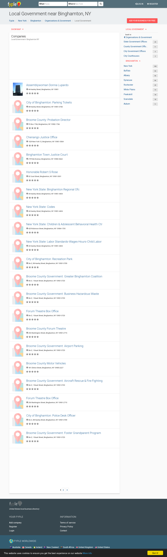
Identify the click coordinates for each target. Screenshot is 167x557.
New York (128, 66)
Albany (127, 75)
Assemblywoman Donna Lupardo (47, 85)
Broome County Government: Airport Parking (54, 346)
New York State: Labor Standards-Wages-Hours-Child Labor (64, 241)
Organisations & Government (139, 37)
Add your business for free (142, 21)
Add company (15, 522)
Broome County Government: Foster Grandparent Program (63, 433)
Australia (16, 547)
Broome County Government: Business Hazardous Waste (62, 293)
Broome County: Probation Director (48, 119)
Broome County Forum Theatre (46, 328)
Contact (63, 530)
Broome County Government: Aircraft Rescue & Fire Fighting (64, 380)
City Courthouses (131, 56)
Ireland (38, 547)
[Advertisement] (58, 61)
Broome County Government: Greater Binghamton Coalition (64, 276)
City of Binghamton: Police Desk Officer (51, 415)
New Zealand (52, 547)
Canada (27, 547)
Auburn (127, 104)
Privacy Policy (66, 526)
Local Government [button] (135, 29)
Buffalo (127, 70)
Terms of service (68, 522)
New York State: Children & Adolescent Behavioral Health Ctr (64, 224)
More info (87, 553)
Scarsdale (128, 99)
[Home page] (14, 4)
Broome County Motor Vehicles (46, 363)
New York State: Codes (40, 206)
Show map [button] (16, 29)
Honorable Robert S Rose (42, 172)
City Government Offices (135, 51)
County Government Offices (136, 46)
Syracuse (128, 80)
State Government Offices (135, 41)
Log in (140, 4)
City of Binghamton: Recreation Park (49, 259)
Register (153, 4)
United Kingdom (85, 547)
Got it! (155, 553)
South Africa (68, 547)
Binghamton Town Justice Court (47, 154)
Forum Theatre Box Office (42, 311)
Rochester (128, 85)
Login (11, 530)
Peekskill (128, 94)
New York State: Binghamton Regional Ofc (52, 189)
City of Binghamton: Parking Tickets (49, 102)
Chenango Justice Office (41, 137)
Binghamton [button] (132, 61)
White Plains (129, 89)
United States (103, 547)
